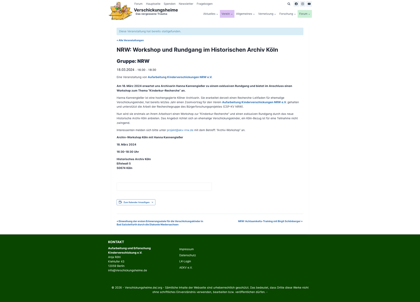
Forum (138, 3)
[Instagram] (302, 4)
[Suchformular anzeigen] (289, 4)
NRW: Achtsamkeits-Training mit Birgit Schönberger (270, 221)
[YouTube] (309, 4)
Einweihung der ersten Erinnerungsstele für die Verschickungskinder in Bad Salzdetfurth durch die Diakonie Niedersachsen (160, 223)
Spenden (170, 3)
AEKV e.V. (185, 267)
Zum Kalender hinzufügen (137, 202)
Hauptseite (153, 3)
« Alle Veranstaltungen (130, 40)
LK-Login (185, 261)
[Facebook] (296, 4)
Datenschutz (187, 255)
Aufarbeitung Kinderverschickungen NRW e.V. (180, 77)
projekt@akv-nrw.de (180, 130)
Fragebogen (205, 3)
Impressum (186, 249)
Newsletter (186, 3)
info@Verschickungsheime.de (127, 270)
